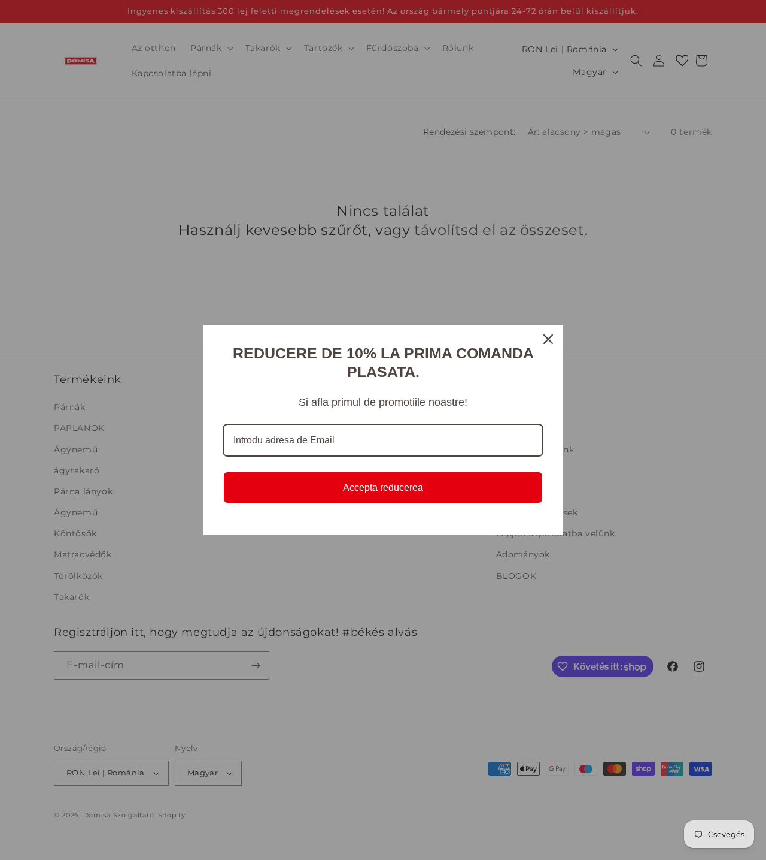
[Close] (548, 339)
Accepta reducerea (383, 487)
